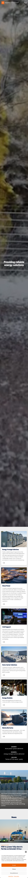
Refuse (14, 869)
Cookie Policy (10, 876)
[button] (26, 852)
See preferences (14, 873)
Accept (14, 865)
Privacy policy (16, 876)
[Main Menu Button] (25, 2)
